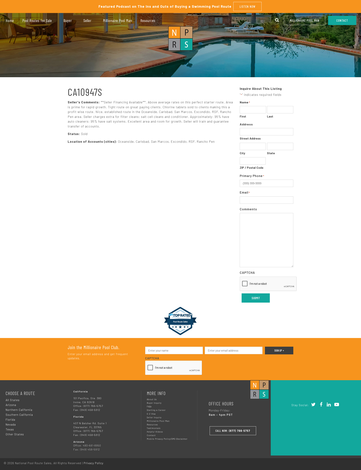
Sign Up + (279, 350)
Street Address (250, 138)
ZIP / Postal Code (251, 167)
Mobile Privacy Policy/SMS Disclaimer (167, 439)
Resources (152, 424)
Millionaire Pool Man (304, 20)
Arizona (11, 405)
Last (270, 116)
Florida (10, 419)
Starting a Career (156, 410)
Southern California (19, 414)
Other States (15, 434)
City (242, 153)
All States (13, 400)
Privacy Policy (93, 463)
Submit (256, 298)
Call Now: (232, 430)
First (243, 116)
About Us (152, 399)
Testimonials (153, 428)
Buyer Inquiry (154, 403)
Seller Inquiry (154, 417)
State (271, 153)
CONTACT (342, 20)
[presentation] (268, 284)
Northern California (19, 409)
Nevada (11, 424)
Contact (151, 435)
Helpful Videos (155, 431)
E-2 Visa (151, 414)
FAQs (149, 406)
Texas (10, 429)
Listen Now (248, 6)
